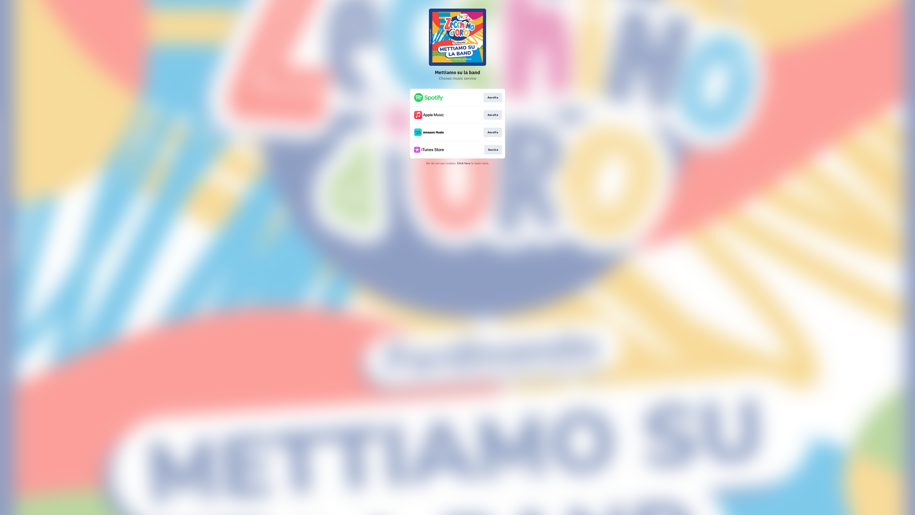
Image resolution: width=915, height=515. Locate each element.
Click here (464, 163)
